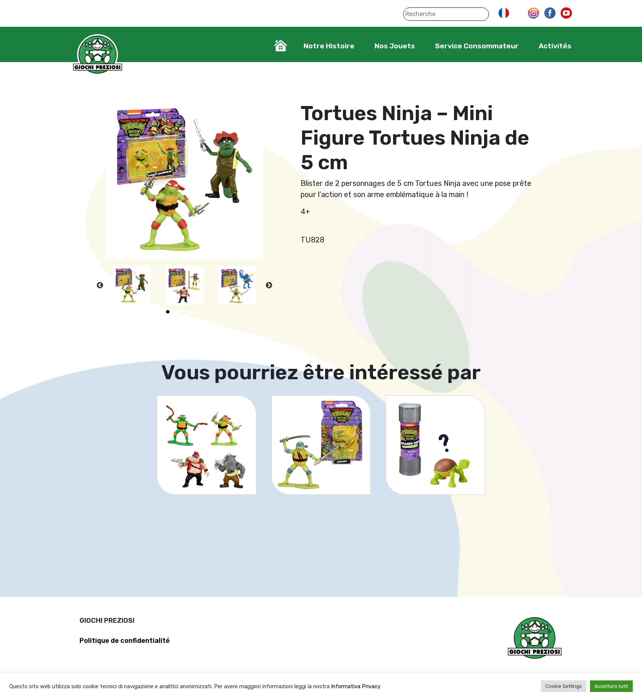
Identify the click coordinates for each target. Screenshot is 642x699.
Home (280, 45)
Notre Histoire (329, 46)
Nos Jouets (394, 46)
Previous (100, 285)
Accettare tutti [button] (611, 686)
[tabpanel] (132, 286)
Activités (555, 46)
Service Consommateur (477, 46)
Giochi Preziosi (97, 54)
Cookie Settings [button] (563, 686)
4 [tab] (201, 312)
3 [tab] (190, 312)
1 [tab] (168, 312)
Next (269, 285)
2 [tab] (179, 312)
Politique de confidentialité (125, 641)
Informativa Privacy (355, 686)
